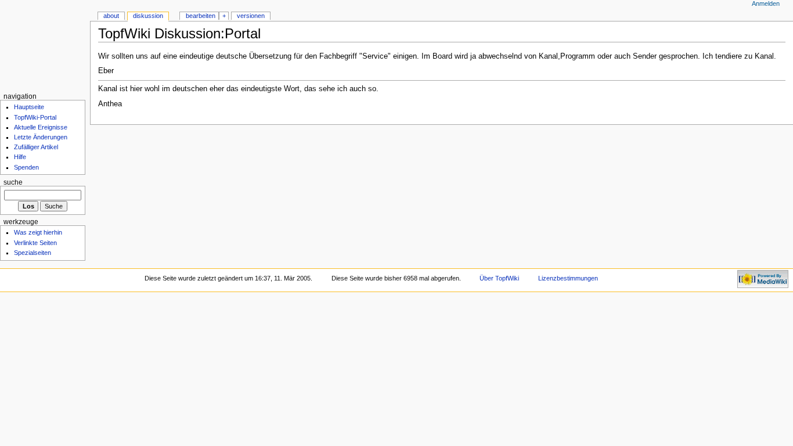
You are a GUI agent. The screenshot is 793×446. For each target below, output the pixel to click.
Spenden (26, 167)
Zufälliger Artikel (36, 146)
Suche (13, 182)
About (111, 15)
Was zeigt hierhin (38, 232)
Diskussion (148, 15)
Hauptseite (29, 106)
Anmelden (766, 3)
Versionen (251, 15)
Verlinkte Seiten (35, 242)
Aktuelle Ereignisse (40, 127)
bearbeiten (200, 15)
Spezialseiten (32, 252)
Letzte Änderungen (40, 137)
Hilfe (20, 156)
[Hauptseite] (45, 45)
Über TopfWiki (499, 278)
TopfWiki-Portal (35, 117)
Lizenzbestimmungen (568, 278)
